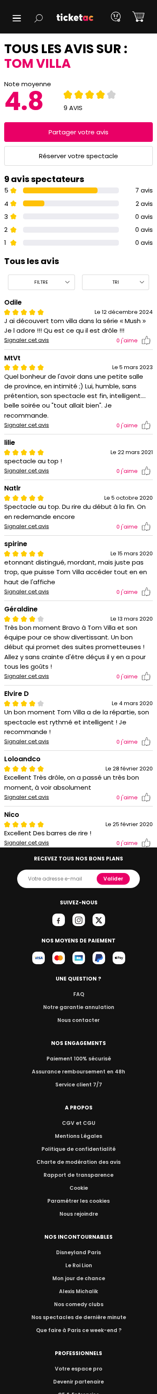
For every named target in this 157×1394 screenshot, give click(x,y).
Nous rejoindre (78, 1213)
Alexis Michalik (78, 1291)
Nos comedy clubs (78, 1304)
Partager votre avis (78, 132)
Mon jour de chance (78, 1278)
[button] (17, 18)
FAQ (78, 994)
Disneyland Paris (78, 1252)
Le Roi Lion (78, 1265)
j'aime (127, 340)
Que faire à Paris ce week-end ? (78, 1330)
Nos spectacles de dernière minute (78, 1317)
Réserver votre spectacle (78, 155)
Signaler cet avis (26, 340)
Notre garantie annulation (78, 1007)
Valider (113, 878)
